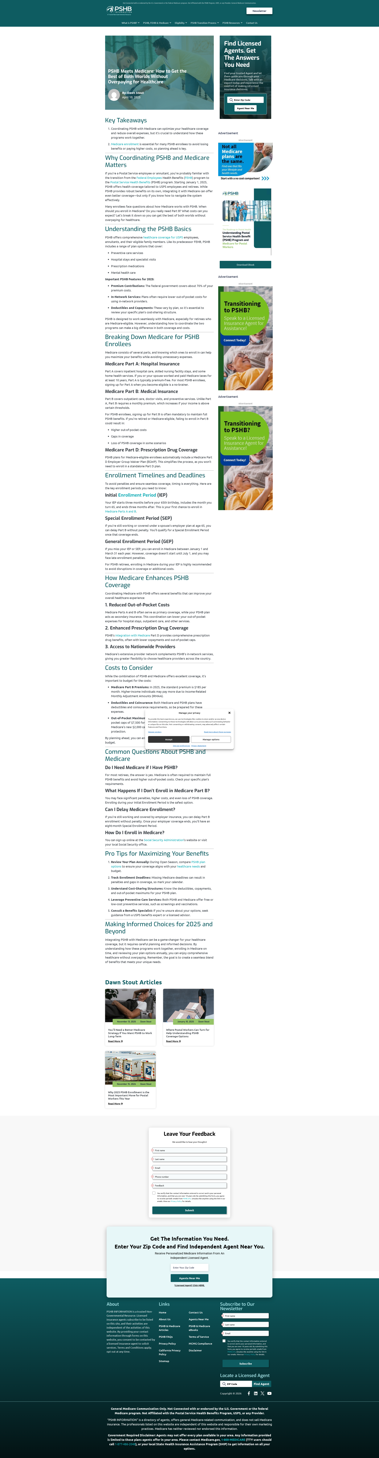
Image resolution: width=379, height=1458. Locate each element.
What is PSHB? (129, 22)
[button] (229, 712)
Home (162, 1312)
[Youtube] (269, 1393)
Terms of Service (199, 1336)
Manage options (211, 739)
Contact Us (251, 22)
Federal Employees (149, 177)
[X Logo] (262, 1393)
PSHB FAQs (166, 1336)
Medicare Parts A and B (120, 511)
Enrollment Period (137, 495)
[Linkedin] (256, 1393)
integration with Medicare (132, 635)
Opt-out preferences (181, 745)
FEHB (188, 177)
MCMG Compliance (200, 1343)
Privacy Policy (167, 1343)
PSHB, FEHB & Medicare (156, 22)
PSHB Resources (231, 22)
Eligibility (179, 22)
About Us (164, 1319)
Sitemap (164, 1361)
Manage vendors (154, 731)
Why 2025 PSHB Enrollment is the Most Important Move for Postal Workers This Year (128, 1095)
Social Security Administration (164, 840)
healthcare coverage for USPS (163, 237)
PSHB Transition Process (203, 22)
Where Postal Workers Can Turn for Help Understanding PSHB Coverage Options (187, 1033)
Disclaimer (195, 1350)
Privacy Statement (198, 745)
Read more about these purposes (217, 731)
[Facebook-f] (249, 1393)
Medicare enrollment (125, 144)
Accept (168, 739)
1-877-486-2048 (125, 1444)
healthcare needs (188, 866)
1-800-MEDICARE (233, 1440)
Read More (114, 1041)
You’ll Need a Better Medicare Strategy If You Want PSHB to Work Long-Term (130, 1033)
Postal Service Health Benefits (130, 182)
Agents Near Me (199, 1319)
